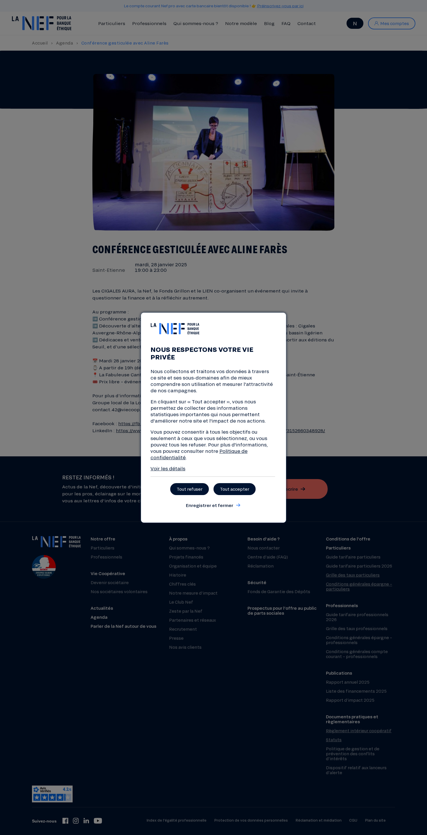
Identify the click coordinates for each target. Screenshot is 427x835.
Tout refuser (189, 489)
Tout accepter (234, 489)
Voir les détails (167, 468)
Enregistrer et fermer (209, 505)
